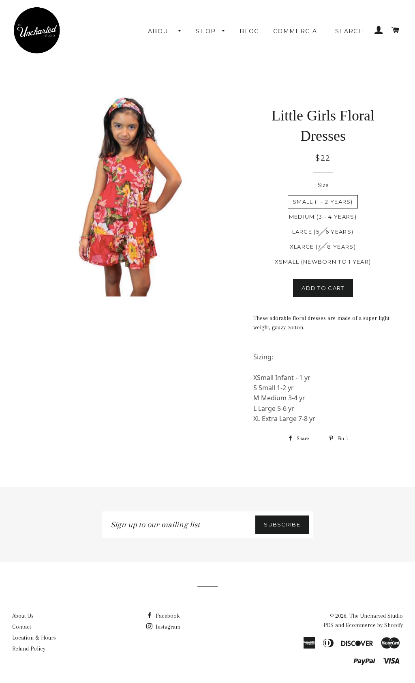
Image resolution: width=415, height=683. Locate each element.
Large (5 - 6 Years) (323, 231)
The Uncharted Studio (376, 615)
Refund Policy (28, 648)
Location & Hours (34, 637)
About (161, 31)
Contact (21, 626)
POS (328, 625)
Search (349, 31)
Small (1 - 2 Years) (323, 201)
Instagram (167, 626)
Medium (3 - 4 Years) (323, 216)
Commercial (297, 31)
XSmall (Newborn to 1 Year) (323, 261)
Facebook (167, 615)
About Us (23, 615)
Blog (249, 31)
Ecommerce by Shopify (374, 625)
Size (323, 185)
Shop (207, 31)
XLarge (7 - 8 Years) (323, 246)
